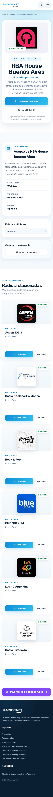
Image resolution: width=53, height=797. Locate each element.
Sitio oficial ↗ (26, 110)
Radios (12, 15)
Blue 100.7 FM (14, 523)
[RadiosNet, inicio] (11, 5)
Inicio (4, 15)
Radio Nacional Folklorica (22, 396)
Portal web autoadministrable (14, 746)
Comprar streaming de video (14, 754)
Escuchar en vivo (29, 101)
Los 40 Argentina (16, 586)
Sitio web (26, 231)
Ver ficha (41, 354)
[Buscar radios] (41, 5)
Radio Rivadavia (16, 650)
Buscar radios (8, 738)
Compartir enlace (26, 252)
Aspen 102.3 (13, 332)
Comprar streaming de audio (14, 750)
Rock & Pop (13, 459)
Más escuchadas (9, 742)
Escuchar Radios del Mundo (13, 759)
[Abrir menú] (48, 5)
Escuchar (21, 354)
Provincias (6, 734)
